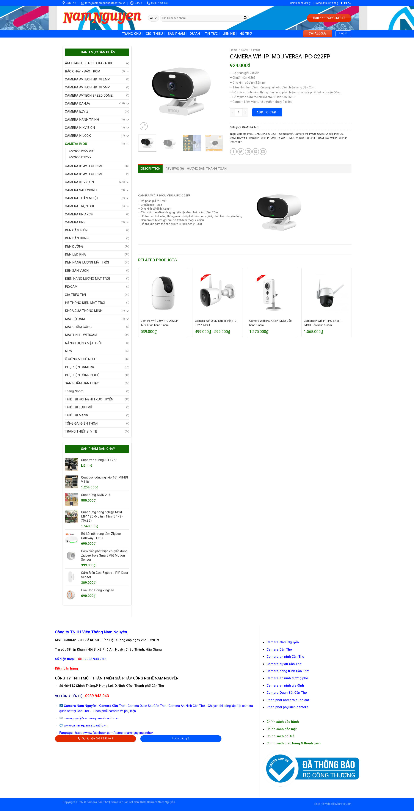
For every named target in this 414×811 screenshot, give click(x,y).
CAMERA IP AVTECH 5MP (84, 174)
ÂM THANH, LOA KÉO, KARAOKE (89, 63)
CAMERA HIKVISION (80, 128)
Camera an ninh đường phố (287, 678)
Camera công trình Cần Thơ (288, 671)
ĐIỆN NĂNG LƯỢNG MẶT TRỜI (87, 279)
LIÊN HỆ (229, 34)
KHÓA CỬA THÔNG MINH (83, 311)
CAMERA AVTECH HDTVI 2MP (87, 79)
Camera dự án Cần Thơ (284, 664)
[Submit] (245, 18)
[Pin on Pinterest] (255, 151)
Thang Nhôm (74, 391)
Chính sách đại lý (300, 3)
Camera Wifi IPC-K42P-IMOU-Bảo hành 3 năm (270, 323)
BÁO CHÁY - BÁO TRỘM (82, 71)
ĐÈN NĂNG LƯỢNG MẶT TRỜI (87, 262)
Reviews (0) (175, 169)
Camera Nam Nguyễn (283, 642)
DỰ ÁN (195, 34)
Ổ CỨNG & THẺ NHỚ (80, 359)
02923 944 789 (94, 659)
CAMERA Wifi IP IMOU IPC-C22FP (249, 138)
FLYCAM (71, 287)
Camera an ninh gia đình (285, 685)
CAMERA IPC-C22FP (266, 133)
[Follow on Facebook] (341, 3)
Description (150, 169)
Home (233, 50)
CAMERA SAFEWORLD (81, 190)
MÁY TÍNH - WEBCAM (81, 335)
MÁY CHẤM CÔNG (78, 327)
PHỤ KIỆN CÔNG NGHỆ (82, 375)
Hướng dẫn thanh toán (207, 169)
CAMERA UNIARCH (79, 214)
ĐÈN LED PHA (75, 254)
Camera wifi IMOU (305, 133)
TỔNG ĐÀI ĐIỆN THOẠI (81, 423)
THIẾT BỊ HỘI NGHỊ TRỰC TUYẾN (89, 399)
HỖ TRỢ (246, 34)
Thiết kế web (322, 803)
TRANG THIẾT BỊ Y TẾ (81, 431)
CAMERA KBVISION (79, 182)
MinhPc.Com (343, 803)
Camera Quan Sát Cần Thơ (147, 706)
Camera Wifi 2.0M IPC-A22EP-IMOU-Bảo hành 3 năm (160, 323)
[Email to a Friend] (248, 151)
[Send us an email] (345, 3)
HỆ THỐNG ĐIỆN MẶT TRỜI (85, 303)
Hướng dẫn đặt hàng (326, 3)
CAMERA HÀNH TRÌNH (82, 120)
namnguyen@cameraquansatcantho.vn (91, 718)
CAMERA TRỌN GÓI (79, 206)
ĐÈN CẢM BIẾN (76, 230)
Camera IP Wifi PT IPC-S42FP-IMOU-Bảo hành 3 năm (323, 323)
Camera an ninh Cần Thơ (285, 657)
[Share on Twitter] (240, 151)
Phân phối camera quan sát (288, 700)
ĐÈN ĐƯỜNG (74, 246)
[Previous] (145, 88)
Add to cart (267, 112)
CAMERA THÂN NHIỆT (81, 198)
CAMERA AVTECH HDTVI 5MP (87, 87)
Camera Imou (245, 133)
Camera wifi (286, 133)
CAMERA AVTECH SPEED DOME (89, 95)
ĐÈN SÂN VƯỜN (77, 271)
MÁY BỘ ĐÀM (75, 319)
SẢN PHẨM (176, 34)
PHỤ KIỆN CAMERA (79, 367)
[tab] (150, 168)
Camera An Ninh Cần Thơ (187, 706)
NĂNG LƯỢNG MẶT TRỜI (83, 343)
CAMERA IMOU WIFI (81, 150)
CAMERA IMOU (76, 144)
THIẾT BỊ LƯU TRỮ (78, 407)
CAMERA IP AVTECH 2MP (84, 166)
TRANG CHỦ (131, 34)
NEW (68, 351)
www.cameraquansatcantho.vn (85, 725)
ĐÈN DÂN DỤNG (77, 238)
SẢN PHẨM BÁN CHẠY (82, 383)
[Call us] (349, 3)
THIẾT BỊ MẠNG (76, 415)
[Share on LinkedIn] (263, 151)
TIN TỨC (211, 34)
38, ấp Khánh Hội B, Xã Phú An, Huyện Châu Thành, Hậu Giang (114, 649)
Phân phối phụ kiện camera (287, 707)
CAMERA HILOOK (78, 136)
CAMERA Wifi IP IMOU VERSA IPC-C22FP (293, 138)
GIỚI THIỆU (154, 34)
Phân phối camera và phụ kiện (114, 711)
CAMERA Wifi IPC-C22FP (332, 138)
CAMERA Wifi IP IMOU (330, 133)
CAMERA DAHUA (77, 103)
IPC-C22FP (236, 142)
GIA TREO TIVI (75, 295)
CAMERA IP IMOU (80, 156)
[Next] (216, 88)
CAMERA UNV (75, 222)
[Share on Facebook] (233, 151)
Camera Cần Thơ (112, 706)
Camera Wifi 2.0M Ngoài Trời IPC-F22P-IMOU (216, 323)
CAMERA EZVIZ (76, 111)
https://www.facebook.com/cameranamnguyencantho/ (114, 733)
